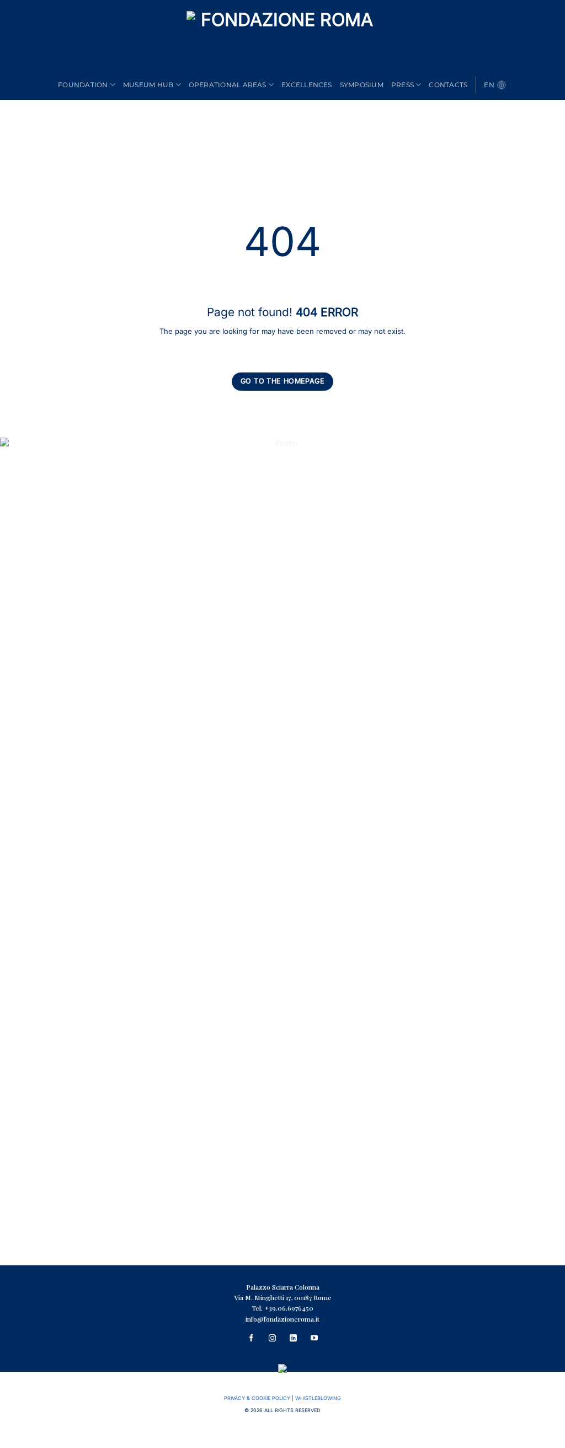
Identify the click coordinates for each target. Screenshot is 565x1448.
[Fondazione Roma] (282, 40)
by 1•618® (283, 1439)
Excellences (306, 85)
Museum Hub (148, 85)
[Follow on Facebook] (251, 1339)
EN (489, 85)
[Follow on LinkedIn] (293, 1339)
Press (402, 85)
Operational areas (227, 85)
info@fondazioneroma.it (282, 1318)
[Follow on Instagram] (272, 1339)
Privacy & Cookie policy (257, 1398)
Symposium (361, 85)
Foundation (83, 85)
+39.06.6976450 (288, 1308)
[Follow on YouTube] (314, 1339)
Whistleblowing (318, 1398)
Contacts (448, 85)
